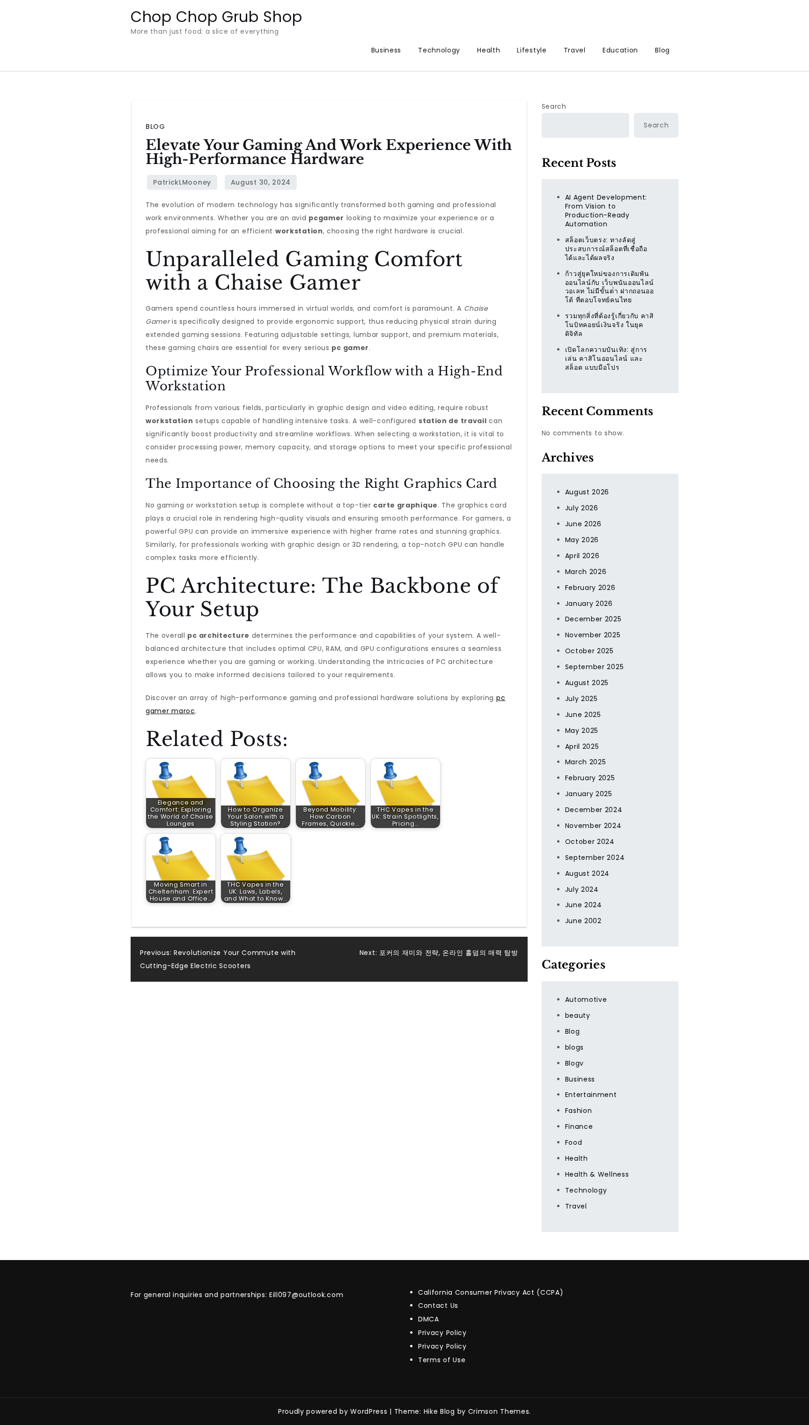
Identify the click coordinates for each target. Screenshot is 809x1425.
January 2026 (589, 603)
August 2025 (587, 682)
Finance (579, 1126)
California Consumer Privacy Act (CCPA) (491, 1292)
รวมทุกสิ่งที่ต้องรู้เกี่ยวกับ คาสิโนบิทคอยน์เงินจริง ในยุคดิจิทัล (609, 324)
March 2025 (585, 762)
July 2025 (581, 698)
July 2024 (582, 889)
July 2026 (581, 508)
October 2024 (590, 841)
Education (620, 50)
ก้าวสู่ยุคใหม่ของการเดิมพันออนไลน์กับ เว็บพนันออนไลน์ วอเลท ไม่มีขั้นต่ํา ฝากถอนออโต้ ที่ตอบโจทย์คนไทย (610, 287)
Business (386, 50)
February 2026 (590, 587)
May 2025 (582, 730)
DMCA (428, 1319)
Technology (439, 50)
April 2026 (582, 555)
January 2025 (588, 793)
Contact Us (438, 1305)
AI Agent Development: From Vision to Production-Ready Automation (606, 211)
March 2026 (586, 571)
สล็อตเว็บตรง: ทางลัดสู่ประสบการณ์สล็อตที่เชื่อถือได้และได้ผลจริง (606, 248)
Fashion (578, 1110)
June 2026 (583, 524)
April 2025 (582, 746)
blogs (574, 1047)
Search (554, 106)
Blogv (574, 1063)
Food (573, 1142)
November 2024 (593, 825)
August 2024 (587, 873)
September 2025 (594, 666)
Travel (575, 50)
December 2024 (594, 809)
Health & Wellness (597, 1174)
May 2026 (582, 540)
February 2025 (590, 778)
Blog (662, 50)
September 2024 (595, 857)
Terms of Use (441, 1360)
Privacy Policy (442, 1332)
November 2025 (593, 635)
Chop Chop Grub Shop (216, 16)
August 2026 (587, 492)
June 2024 (583, 905)
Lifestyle (531, 50)
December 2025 (593, 619)
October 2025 (589, 651)
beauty (577, 1015)
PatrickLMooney (182, 182)
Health (488, 50)
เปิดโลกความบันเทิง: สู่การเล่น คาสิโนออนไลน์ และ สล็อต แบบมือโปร (606, 358)
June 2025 (583, 714)
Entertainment (591, 1094)
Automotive (586, 999)
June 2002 (583, 920)
